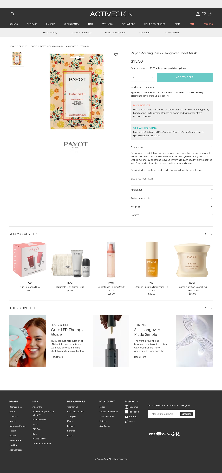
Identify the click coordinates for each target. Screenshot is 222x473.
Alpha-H (13, 421)
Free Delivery (50, 32)
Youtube (133, 416)
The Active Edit (171, 32)
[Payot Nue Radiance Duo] (29, 242)
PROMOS (208, 24)
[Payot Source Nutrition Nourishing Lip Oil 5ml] (151, 242)
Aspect (13, 435)
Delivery (71, 426)
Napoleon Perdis (17, 426)
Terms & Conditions (42, 443)
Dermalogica (15, 406)
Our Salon (144, 32)
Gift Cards (37, 429)
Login (102, 406)
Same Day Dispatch (115, 32)
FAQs (69, 435)
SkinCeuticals (15, 449)
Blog (35, 433)
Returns (71, 430)
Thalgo (12, 430)
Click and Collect (75, 411)
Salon (35, 424)
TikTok (132, 421)
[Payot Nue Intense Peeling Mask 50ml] (111, 242)
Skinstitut (13, 416)
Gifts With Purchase (81, 32)
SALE (192, 24)
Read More (57, 356)
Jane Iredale (15, 440)
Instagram (133, 406)
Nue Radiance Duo (30, 286)
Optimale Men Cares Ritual (70, 286)
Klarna (70, 421)
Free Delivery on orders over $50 (111, 4)
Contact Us (72, 406)
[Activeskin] (111, 13)
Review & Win (39, 419)
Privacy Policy (39, 438)
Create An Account (108, 411)
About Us (37, 406)
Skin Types (104, 426)
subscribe (186, 413)
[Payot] (76, 145)
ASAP (12, 411)
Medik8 (13, 445)
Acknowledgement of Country (43, 413)
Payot (30, 282)
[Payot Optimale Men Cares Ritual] (70, 242)
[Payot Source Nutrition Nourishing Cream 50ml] (192, 242)
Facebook (134, 411)
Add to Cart (185, 77)
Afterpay (71, 416)
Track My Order (106, 416)
